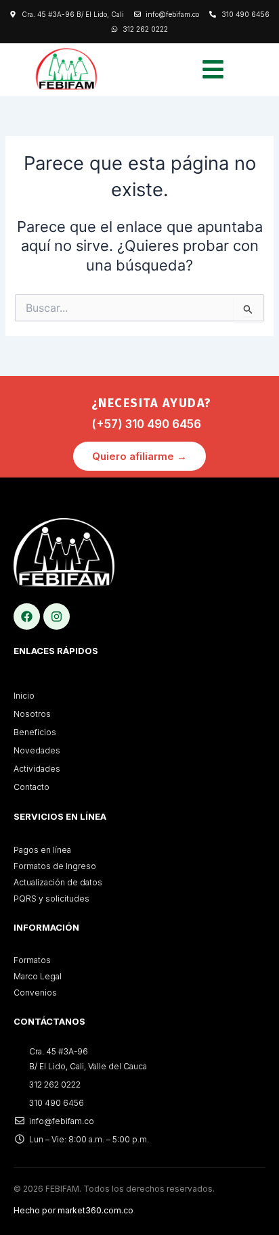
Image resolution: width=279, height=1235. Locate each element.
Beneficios (35, 732)
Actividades (37, 769)
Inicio (24, 696)
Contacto (31, 787)
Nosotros (32, 714)
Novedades (37, 750)
